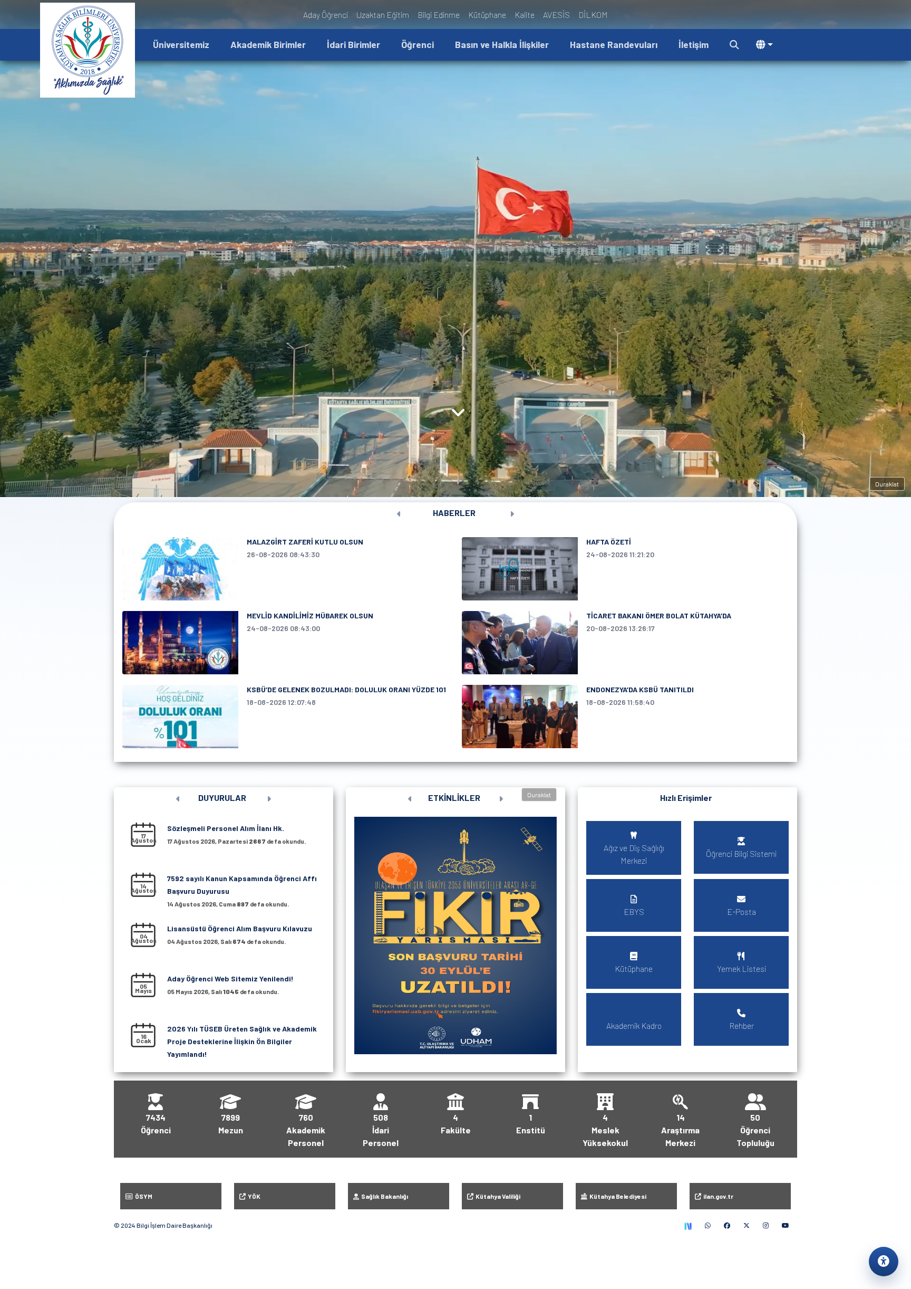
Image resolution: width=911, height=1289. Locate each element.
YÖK (253, 1196)
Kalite (525, 14)
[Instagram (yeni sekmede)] (766, 1225)
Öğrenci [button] (417, 44)
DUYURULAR (222, 798)
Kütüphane (487, 14)
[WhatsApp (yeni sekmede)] (708, 1225)
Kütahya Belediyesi (616, 1196)
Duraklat (887, 484)
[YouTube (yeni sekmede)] (785, 1225)
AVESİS (556, 14)
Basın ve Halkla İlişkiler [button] (502, 44)
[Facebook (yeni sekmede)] (727, 1225)
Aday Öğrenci (325, 14)
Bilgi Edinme (439, 14)
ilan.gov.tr (717, 1196)
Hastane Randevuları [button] (613, 44)
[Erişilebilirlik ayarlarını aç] (883, 1261)
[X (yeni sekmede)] (746, 1225)
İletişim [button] (694, 44)
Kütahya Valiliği (496, 1196)
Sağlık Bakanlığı (383, 1196)
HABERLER (454, 513)
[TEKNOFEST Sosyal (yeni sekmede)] (688, 1225)
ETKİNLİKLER (454, 798)
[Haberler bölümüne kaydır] (458, 415)
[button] (734, 45)
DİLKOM (593, 14)
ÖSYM (142, 1196)
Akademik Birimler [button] (268, 44)
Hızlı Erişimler (686, 798)
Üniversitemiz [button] (181, 44)
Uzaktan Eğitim (382, 14)
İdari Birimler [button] (353, 44)
